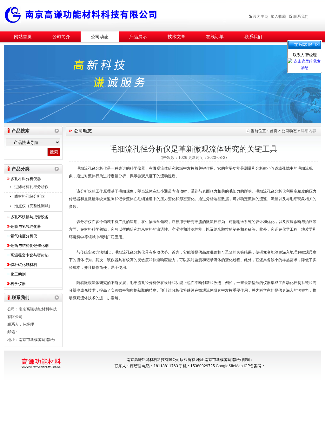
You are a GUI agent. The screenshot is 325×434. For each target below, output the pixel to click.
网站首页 (23, 36)
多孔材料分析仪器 (25, 179)
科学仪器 (18, 283)
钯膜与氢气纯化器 (25, 226)
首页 (273, 131)
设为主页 (260, 16)
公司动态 (100, 36)
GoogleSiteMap (229, 366)
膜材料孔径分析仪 (29, 196)
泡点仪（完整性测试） (33, 206)
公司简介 (61, 36)
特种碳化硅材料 (23, 264)
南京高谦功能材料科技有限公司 (115, 15)
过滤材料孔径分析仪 (31, 187)
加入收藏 (278, 16)
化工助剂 (18, 274)
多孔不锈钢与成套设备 (29, 217)
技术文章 (176, 36)
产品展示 (138, 36)
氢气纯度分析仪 (23, 236)
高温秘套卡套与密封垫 (29, 255)
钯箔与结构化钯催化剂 (29, 245)
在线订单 (215, 36)
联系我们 (300, 16)
